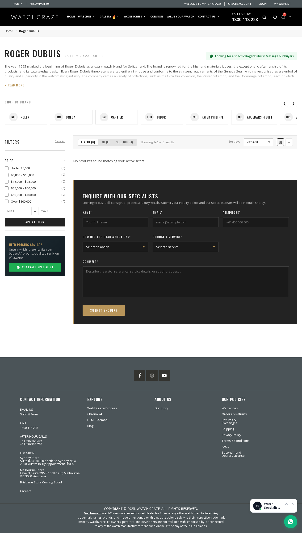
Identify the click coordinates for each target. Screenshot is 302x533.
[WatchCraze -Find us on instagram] (152, 375)
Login (263, 3)
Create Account (239, 3)
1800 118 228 (245, 19)
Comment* (90, 262)
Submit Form (29, 414)
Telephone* (231, 212)
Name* (87, 212)
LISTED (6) (88, 142)
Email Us (26, 409)
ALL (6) (106, 142)
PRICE (9, 160)
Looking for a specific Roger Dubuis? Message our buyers (254, 56)
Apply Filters (34, 222)
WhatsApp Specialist (37, 267)
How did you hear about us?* (107, 237)
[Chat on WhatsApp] (290, 521)
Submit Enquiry (103, 310)
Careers (26, 491)
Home (9, 31)
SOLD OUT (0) (124, 142)
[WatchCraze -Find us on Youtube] (164, 375)
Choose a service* (167, 237)
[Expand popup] (286, 503)
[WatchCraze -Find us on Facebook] (139, 375)
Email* (157, 212)
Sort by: (234, 142)
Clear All (60, 141)
